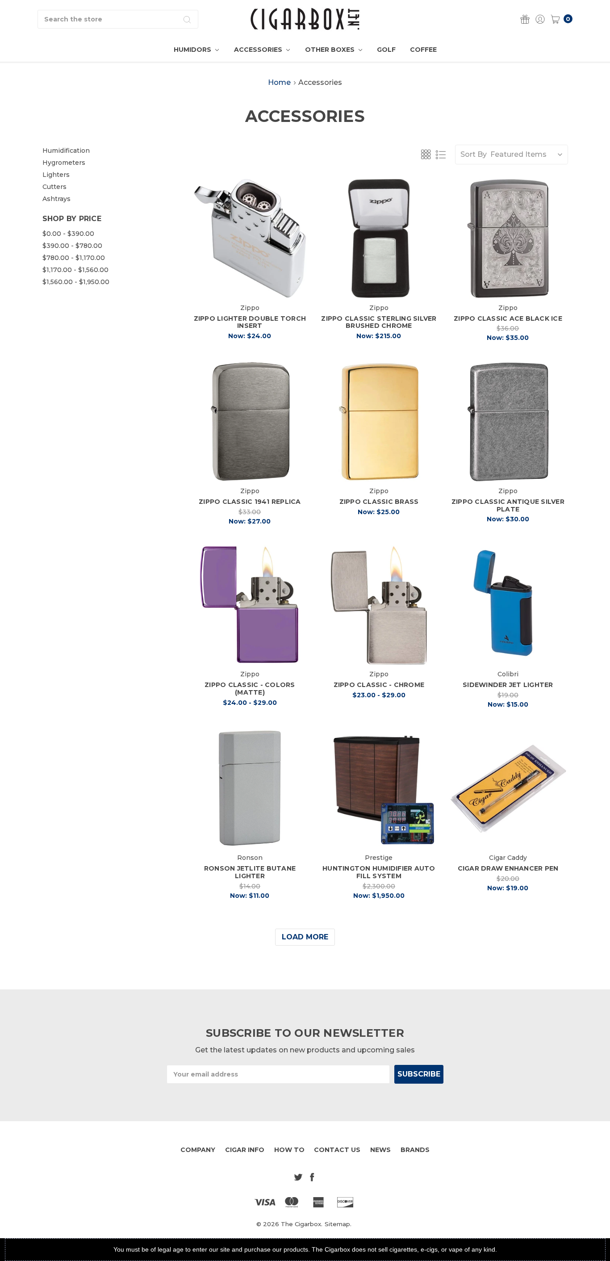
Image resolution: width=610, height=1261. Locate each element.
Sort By (473, 154)
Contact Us (337, 1150)
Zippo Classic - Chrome (379, 685)
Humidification (66, 151)
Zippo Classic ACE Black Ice (508, 318)
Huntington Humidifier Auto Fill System (378, 872)
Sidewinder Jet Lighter (508, 685)
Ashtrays (56, 199)
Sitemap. (338, 1223)
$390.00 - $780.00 (72, 246)
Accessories (259, 50)
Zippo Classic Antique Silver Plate (507, 505)
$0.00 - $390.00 (68, 234)
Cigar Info (244, 1150)
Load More (305, 937)
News (380, 1150)
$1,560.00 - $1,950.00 (75, 282)
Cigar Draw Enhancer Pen (508, 868)
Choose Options (249, 649)
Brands (415, 1150)
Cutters (54, 187)
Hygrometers (63, 163)
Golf (386, 50)
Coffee (423, 50)
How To (289, 1150)
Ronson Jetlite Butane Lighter (250, 872)
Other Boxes (330, 50)
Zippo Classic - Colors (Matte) (250, 688)
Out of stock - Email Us (381, 283)
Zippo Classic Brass (379, 502)
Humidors (193, 50)
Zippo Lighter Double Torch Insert (250, 322)
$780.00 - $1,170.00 (73, 258)
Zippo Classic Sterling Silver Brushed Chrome (378, 322)
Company (197, 1150)
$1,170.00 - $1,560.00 (75, 270)
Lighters (56, 175)
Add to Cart (250, 283)
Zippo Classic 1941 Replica (250, 502)
